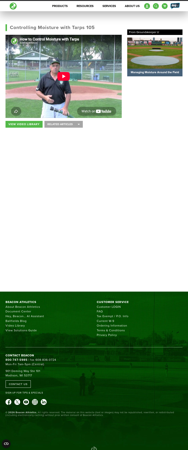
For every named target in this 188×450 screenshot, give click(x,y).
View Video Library (24, 124)
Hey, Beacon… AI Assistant (25, 316)
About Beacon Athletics (23, 307)
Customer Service (113, 302)
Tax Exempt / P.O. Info (113, 316)
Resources (85, 6)
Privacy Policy (107, 335)
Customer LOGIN (109, 307)
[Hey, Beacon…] (175, 6)
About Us (132, 6)
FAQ (100, 311)
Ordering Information (112, 325)
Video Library (15, 325)
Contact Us (18, 384)
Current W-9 (105, 321)
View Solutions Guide (21, 330)
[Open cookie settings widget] (6, 443)
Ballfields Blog (16, 321)
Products (60, 6)
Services (109, 6)
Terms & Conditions (111, 330)
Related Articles (60, 124)
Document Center (18, 311)
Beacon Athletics (21, 302)
